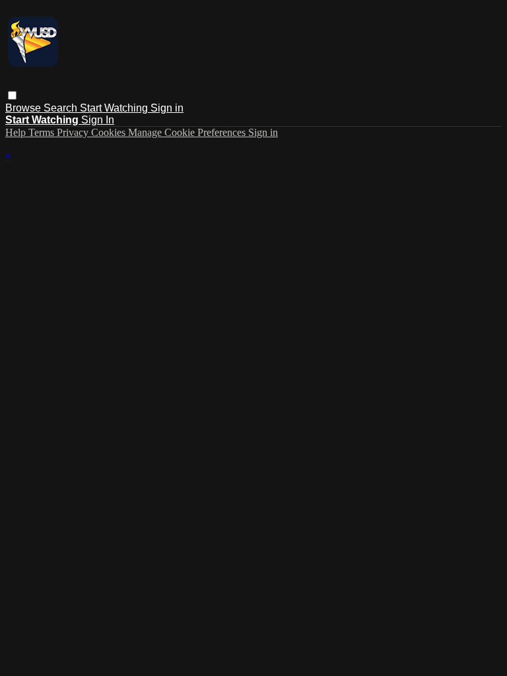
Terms (42, 132)
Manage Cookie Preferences (188, 132)
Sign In (97, 119)
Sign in (167, 108)
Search (62, 108)
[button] (12, 95)
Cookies (109, 132)
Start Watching (115, 108)
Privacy (74, 132)
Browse (24, 108)
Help (16, 132)
